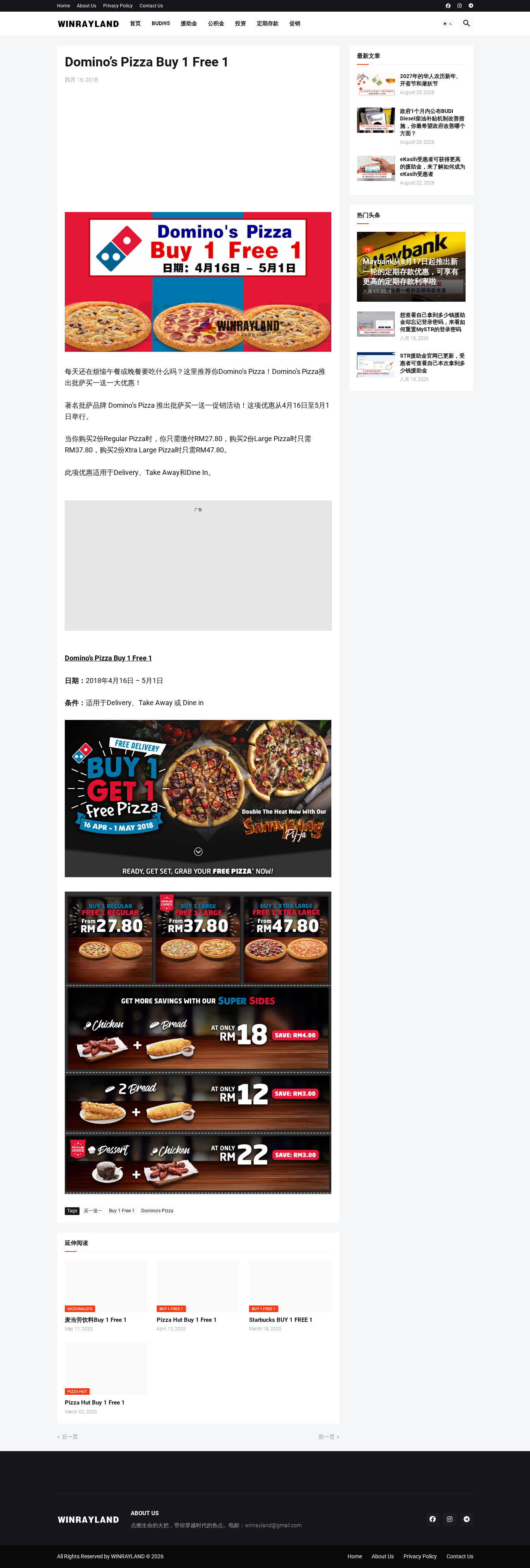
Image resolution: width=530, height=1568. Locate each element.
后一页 (70, 1437)
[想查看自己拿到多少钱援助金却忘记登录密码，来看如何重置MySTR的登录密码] (376, 324)
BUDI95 (161, 23)
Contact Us (151, 6)
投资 (240, 23)
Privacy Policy (118, 6)
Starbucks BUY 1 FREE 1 (281, 1319)
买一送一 (93, 1210)
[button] (447, 24)
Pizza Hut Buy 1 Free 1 (187, 1319)
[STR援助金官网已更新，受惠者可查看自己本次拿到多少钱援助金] (376, 364)
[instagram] (459, 6)
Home (63, 6)
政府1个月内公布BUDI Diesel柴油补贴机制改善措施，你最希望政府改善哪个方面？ (432, 122)
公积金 (216, 23)
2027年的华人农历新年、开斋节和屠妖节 (430, 80)
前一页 (327, 1437)
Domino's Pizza (157, 1210)
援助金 (189, 23)
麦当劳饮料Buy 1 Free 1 (96, 1319)
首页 (135, 23)
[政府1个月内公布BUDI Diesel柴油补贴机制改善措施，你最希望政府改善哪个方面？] (376, 120)
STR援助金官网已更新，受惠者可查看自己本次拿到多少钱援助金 (432, 363)
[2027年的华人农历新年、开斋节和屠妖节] (376, 85)
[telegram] (471, 6)
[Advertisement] (198, 148)
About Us (86, 6)
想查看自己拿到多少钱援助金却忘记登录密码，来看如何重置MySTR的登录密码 (432, 322)
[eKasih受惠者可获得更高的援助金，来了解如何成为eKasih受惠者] (376, 168)
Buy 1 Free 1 (122, 1210)
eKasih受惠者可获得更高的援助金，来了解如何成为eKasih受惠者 (432, 166)
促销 (294, 23)
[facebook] (448, 6)
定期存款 (268, 23)
